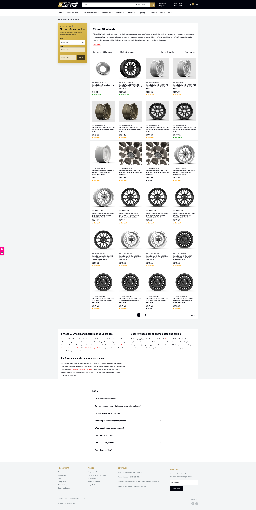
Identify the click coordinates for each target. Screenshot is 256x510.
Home (60, 19)
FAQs (60, 478)
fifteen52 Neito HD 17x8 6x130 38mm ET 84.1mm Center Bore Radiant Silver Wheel (130, 258)
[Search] (152, 5)
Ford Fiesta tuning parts (90, 348)
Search (81, 57)
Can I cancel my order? (104, 442)
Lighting (142, 13)
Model (61, 54)
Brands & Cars (165, 13)
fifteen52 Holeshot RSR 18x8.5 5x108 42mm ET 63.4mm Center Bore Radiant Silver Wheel (103, 215)
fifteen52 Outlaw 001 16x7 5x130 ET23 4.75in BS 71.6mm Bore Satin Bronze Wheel (130, 129)
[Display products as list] (194, 52)
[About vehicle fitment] (72, 26)
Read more (96, 45)
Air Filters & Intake (90, 13)
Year (61, 38)
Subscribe (176, 488)
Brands (65, 19)
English (61, 498)
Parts (60, 13)
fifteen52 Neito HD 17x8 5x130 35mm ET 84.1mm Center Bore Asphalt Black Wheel (157, 300)
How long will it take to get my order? (110, 420)
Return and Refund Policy (97, 475)
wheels (166, 339)
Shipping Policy (93, 472)
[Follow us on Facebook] (192, 503)
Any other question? (103, 450)
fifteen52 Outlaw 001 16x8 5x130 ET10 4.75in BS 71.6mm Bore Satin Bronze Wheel (103, 129)
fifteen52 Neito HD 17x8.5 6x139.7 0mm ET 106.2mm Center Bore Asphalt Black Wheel (183, 300)
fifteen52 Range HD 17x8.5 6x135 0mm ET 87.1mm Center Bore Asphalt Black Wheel (130, 86)
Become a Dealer (64, 488)
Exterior (119, 13)
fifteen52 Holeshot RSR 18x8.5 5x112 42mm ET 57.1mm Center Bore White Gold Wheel (157, 172)
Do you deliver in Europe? (105, 398)
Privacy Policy (93, 478)
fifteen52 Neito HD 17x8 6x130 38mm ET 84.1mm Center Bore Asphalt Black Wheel (103, 300)
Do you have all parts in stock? (107, 413)
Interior (130, 13)
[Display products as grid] (191, 52)
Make (61, 46)
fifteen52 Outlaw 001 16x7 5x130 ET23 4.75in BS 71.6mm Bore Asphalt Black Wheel (184, 129)
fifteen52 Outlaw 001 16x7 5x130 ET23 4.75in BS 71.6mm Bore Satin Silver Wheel (184, 86)
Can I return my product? (105, 435)
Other (152, 13)
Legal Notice (92, 485)
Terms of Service (94, 481)
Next (191, 315)
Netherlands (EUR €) (76, 498)
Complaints (62, 481)
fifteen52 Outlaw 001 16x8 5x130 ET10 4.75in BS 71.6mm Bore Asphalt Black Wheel (157, 129)
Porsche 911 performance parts (81, 369)
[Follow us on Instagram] (196, 503)
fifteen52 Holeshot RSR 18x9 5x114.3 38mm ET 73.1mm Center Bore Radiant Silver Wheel (184, 172)
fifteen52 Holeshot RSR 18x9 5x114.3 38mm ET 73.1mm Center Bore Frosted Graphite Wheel (184, 215)
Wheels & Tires (72, 13)
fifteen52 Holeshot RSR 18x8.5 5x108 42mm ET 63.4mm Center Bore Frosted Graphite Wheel (103, 258)
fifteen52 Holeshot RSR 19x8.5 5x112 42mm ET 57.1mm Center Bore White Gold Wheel (130, 172)
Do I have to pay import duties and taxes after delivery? (118, 406)
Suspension (106, 13)
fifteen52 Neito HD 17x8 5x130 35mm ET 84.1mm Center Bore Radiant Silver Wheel (157, 258)
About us (61, 472)
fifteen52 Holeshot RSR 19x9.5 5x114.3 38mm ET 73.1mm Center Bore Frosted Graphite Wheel (129, 215)
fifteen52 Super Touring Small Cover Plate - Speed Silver (103, 86)
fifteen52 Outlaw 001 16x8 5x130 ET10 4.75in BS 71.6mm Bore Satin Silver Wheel (157, 86)
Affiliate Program (64, 485)
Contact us (62, 475)
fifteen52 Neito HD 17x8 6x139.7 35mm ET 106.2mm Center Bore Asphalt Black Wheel (182, 258)
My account (178, 6)
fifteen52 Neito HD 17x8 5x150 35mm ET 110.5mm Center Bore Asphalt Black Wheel (130, 300)
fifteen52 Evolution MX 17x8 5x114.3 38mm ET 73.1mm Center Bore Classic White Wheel (103, 172)
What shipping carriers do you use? (109, 428)
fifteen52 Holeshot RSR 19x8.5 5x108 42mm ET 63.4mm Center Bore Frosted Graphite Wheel (157, 215)
